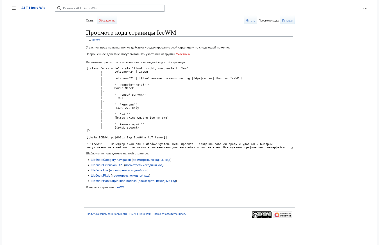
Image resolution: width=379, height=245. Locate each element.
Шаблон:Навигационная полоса (114, 180)
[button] (365, 8)
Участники (183, 54)
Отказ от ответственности (170, 214)
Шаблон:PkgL (100, 175)
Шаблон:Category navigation (111, 159)
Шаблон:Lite (99, 170)
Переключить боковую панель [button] (15, 10)
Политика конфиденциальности (107, 214)
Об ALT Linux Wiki (140, 214)
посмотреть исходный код (151, 159)
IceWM (96, 39)
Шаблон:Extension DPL (107, 165)
